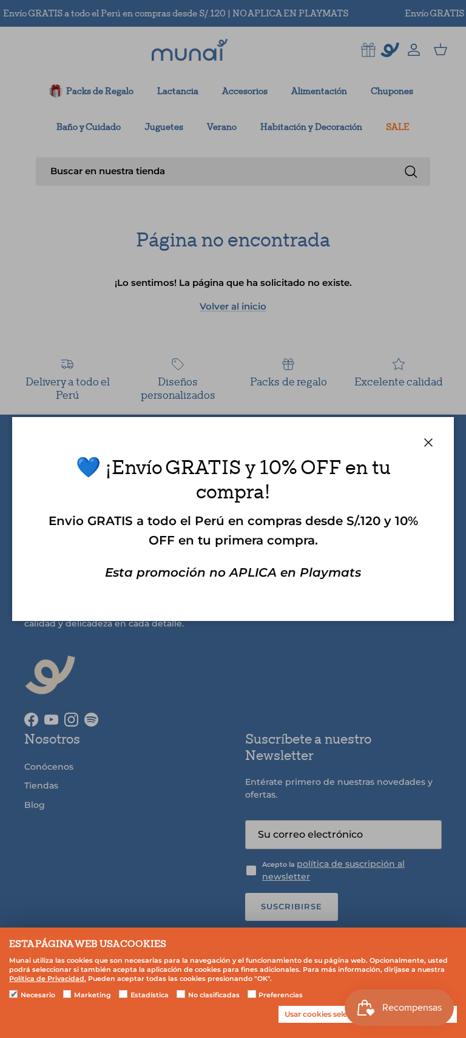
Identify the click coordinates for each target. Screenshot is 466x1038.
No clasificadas (214, 995)
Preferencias (280, 995)
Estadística (149, 995)
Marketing (92, 995)
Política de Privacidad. (47, 978)
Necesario (38, 995)
